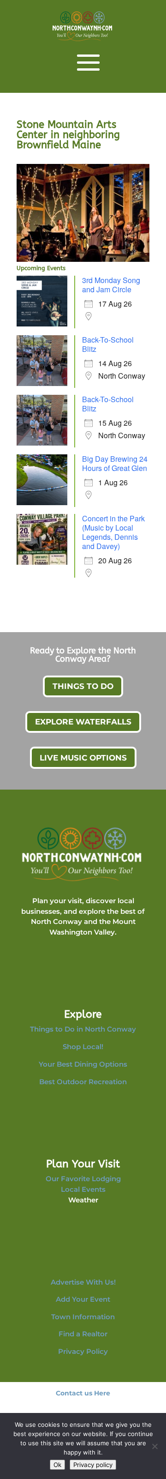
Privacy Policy (83, 1351)
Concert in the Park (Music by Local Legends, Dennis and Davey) (113, 532)
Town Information (83, 1316)
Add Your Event (83, 1299)
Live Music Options (83, 757)
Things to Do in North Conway (83, 1029)
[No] (154, 1446)
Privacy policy (93, 1464)
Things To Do (83, 686)
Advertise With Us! (83, 1282)
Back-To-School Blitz (108, 344)
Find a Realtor (83, 1333)
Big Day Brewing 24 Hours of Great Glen (115, 463)
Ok (57, 1464)
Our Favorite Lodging (83, 1178)
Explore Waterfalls (83, 721)
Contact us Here (83, 1393)
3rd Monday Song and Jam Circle (111, 285)
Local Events (83, 1189)
